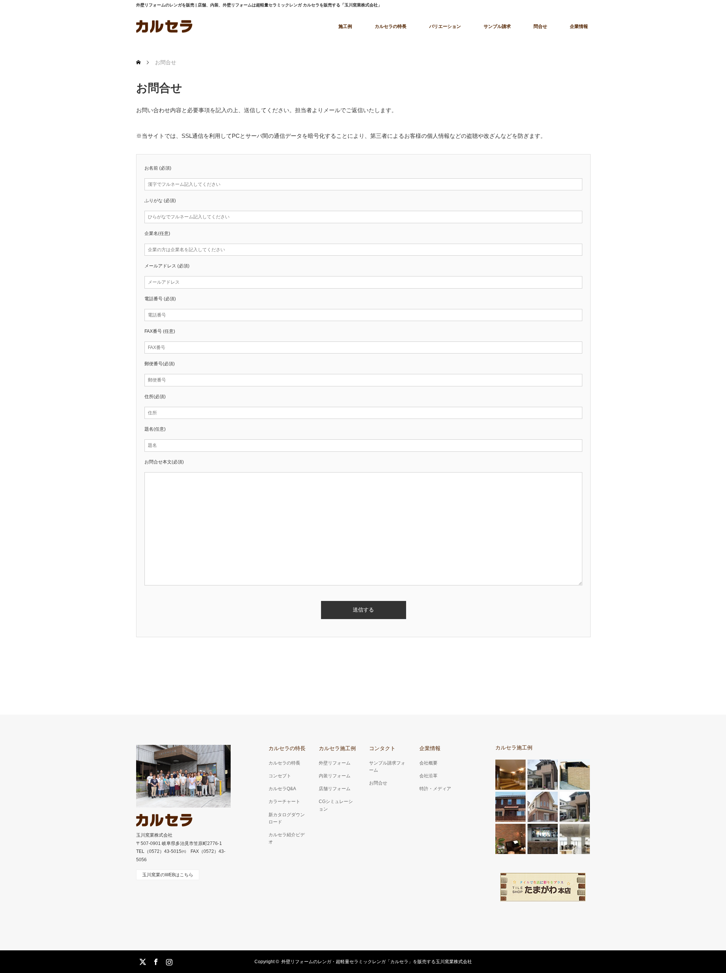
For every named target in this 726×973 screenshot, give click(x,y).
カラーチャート (284, 801)
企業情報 (579, 26)
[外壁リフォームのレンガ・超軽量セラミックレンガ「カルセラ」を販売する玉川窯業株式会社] (164, 820)
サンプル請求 (497, 26)
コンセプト (279, 775)
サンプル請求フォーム (387, 766)
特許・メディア (435, 788)
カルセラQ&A (282, 788)
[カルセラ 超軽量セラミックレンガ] (164, 26)
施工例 (345, 26)
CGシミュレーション (336, 805)
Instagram (168, 960)
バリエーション (445, 26)
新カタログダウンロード (286, 818)
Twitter (141, 960)
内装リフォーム (335, 775)
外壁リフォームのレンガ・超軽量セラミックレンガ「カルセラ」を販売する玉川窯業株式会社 (376, 961)
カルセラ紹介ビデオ (286, 838)
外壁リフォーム (335, 763)
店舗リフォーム (335, 788)
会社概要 (428, 763)
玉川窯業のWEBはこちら (167, 874)
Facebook (155, 960)
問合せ (540, 26)
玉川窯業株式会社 (154, 835)
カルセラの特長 (390, 26)
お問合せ (378, 783)
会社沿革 (428, 775)
